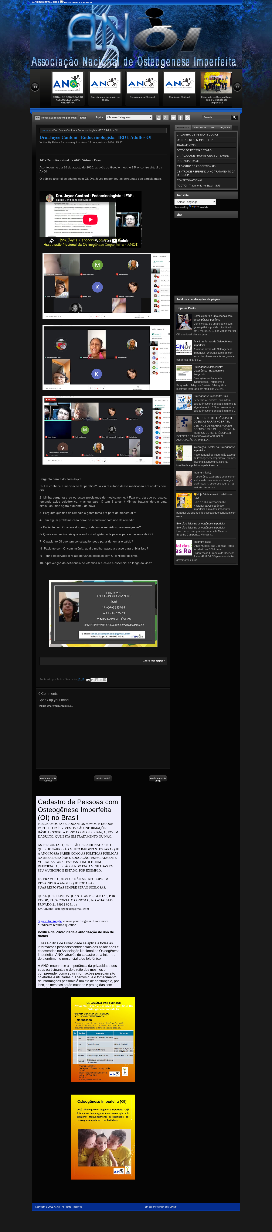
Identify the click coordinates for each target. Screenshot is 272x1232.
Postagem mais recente (48, 779)
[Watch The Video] (158, 117)
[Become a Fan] (180, 117)
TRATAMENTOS (186, 145)
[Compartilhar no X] (101, 680)
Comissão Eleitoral (179, 97)
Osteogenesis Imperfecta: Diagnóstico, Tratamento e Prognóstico (209, 371)
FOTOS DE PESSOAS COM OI (194, 150)
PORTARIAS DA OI (187, 161)
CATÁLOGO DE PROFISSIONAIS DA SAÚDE (203, 155)
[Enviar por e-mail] (93, 680)
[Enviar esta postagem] (88, 679)
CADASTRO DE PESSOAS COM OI (197, 134)
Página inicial (102, 778)
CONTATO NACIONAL (190, 180)
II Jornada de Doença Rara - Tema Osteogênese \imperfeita (216, 100)
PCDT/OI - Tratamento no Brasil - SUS (199, 185)
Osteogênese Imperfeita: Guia (211, 396)
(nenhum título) (202, 472)
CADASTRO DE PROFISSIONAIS (196, 166)
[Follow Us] (173, 117)
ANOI (57, 1206)
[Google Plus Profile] (166, 117)
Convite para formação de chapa (105, 98)
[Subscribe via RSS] (187, 117)
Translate (202, 207)
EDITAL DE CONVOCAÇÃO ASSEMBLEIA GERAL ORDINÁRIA (68, 100)
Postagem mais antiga (158, 779)
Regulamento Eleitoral (142, 97)
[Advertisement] (206, 592)
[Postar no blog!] (97, 680)
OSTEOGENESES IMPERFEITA (195, 139)
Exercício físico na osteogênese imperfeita (200, 523)
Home (44, 130)
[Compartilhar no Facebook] (105, 680)
